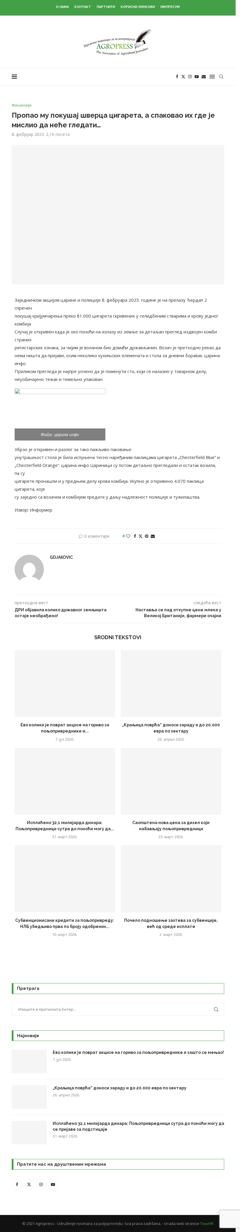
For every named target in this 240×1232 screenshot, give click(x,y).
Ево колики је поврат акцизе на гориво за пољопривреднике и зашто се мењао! (138, 1052)
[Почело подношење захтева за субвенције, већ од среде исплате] (171, 878)
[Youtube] (197, 76)
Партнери (106, 7)
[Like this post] (128, 536)
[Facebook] (177, 76)
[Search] (221, 76)
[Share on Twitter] (140, 536)
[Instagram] (190, 76)
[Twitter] (183, 76)
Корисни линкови (138, 7)
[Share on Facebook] (135, 536)
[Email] (204, 76)
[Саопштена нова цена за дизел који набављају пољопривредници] (171, 781)
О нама (62, 7)
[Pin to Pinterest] (146, 536)
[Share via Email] (153, 536)
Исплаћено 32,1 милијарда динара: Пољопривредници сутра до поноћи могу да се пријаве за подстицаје (138, 1126)
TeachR (206, 1223)
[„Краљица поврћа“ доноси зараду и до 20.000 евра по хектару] (171, 683)
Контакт (82, 7)
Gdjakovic (61, 557)
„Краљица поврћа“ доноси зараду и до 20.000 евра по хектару (119, 1088)
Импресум (170, 7)
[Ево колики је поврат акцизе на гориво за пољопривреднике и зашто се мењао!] (65, 683)
